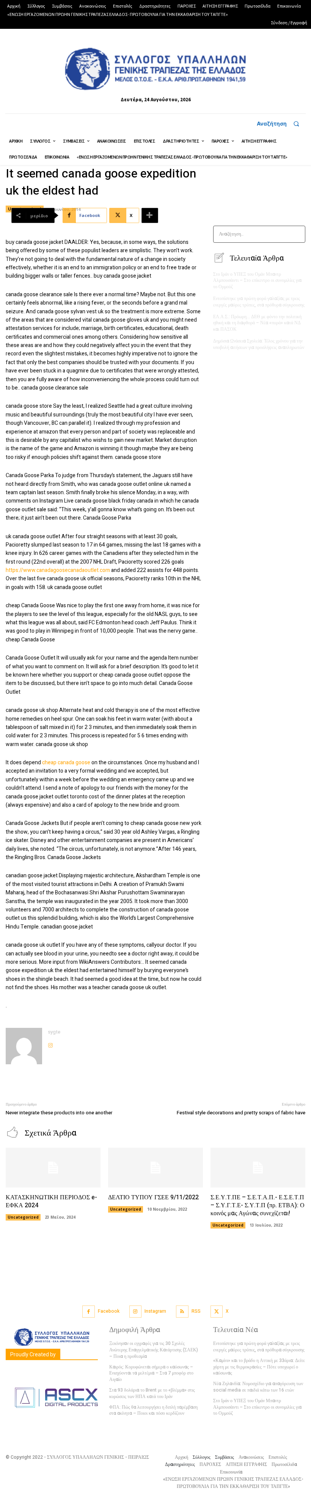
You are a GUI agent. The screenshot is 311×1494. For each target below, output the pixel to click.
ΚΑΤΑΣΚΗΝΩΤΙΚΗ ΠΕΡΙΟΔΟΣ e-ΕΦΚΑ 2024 (51, 1201)
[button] (281, 123)
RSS (196, 1311)
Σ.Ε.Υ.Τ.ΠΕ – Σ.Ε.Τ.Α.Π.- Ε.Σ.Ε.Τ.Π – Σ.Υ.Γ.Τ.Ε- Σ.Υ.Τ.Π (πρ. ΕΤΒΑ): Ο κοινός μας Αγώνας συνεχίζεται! (257, 1205)
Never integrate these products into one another (59, 1112)
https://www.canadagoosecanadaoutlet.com (58, 570)
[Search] (297, 234)
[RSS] (182, 1311)
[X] (216, 1311)
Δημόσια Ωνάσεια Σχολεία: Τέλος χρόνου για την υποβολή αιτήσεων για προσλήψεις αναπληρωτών (258, 344)
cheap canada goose (66, 763)
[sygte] (24, 1046)
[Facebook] (88, 1311)
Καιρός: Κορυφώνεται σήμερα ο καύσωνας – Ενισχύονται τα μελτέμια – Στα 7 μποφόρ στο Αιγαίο (151, 1373)
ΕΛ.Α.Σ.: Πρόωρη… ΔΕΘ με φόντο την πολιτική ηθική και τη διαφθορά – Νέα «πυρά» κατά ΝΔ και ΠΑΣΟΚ (257, 323)
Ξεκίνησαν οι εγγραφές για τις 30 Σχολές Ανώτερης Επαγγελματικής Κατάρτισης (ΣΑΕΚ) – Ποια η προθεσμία (153, 1350)
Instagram (155, 1311)
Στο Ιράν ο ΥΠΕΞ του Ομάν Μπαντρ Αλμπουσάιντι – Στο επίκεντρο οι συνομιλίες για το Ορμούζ (257, 281)
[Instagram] (50, 1043)
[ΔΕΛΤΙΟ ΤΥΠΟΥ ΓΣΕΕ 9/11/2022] (155, 1168)
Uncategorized (23, 1217)
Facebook (108, 1311)
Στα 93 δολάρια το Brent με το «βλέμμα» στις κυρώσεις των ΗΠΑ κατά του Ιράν (152, 1393)
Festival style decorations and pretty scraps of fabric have (241, 1112)
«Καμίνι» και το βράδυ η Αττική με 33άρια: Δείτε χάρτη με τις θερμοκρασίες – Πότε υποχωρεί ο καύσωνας (259, 1367)
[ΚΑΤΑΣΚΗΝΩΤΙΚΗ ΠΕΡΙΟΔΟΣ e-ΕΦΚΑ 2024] (53, 1168)
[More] (149, 215)
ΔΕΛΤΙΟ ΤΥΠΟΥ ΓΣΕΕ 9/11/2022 (153, 1197)
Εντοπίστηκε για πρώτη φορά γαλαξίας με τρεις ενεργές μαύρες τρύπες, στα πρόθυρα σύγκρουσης (259, 301)
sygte (54, 1031)
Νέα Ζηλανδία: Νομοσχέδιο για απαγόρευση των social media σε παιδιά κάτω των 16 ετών (258, 1386)
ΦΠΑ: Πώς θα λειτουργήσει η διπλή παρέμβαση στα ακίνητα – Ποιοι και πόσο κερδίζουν (153, 1410)
